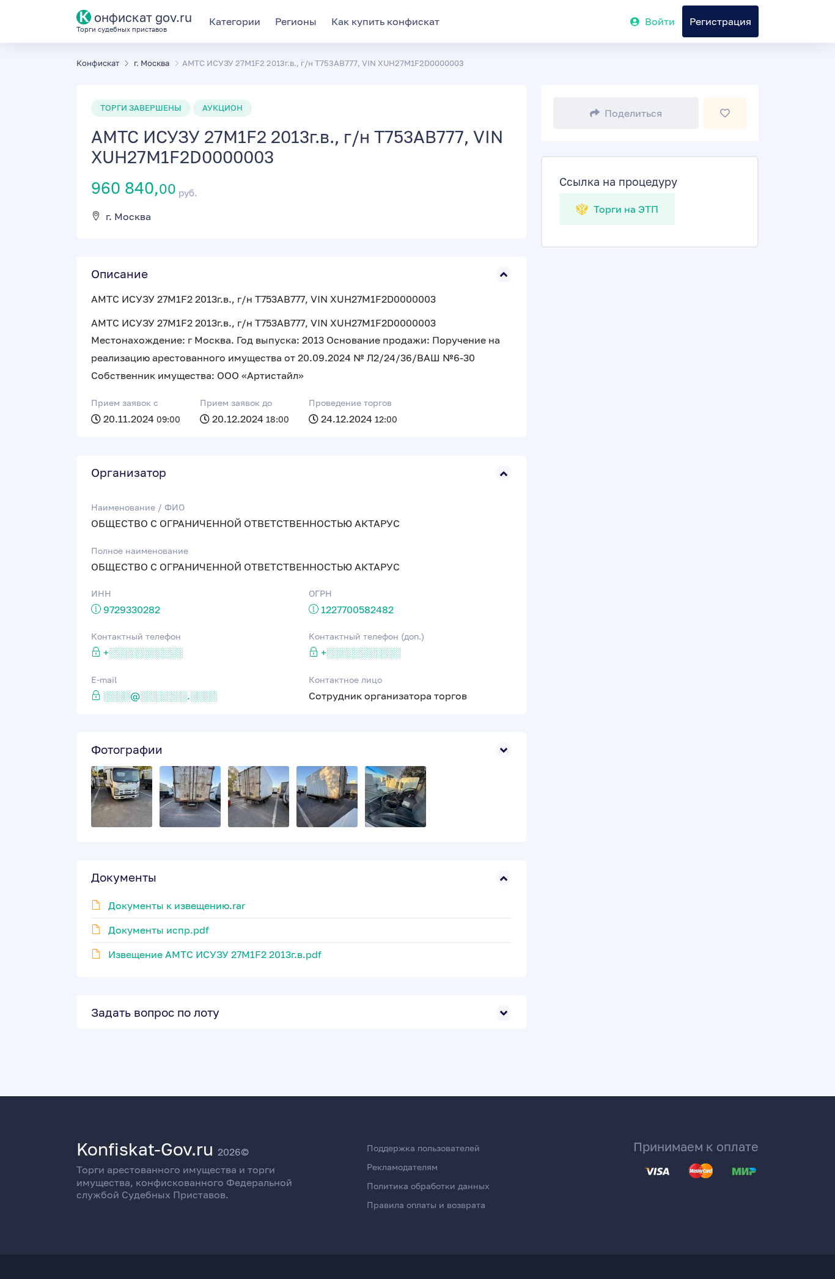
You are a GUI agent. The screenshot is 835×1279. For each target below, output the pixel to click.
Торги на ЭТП (624, 209)
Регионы (296, 21)
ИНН (101, 593)
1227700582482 (357, 609)
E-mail (104, 679)
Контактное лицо (345, 679)
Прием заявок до (236, 402)
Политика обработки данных (428, 1186)
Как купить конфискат (385, 21)
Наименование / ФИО (138, 507)
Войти (660, 21)
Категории (234, 21)
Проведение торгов (350, 402)
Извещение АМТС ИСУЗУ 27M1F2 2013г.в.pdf (215, 954)
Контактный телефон (136, 636)
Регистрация (720, 21)
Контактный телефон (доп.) (366, 636)
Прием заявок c (124, 402)
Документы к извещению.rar (176, 905)
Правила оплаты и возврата (426, 1205)
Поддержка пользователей (423, 1148)
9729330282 (131, 609)
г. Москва (128, 216)
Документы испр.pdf (158, 930)
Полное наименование (139, 550)
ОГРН (320, 593)
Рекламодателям (402, 1167)
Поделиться (633, 113)
